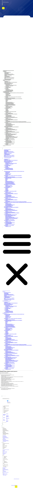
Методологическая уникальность (10, 103)
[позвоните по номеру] (7, 401)
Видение (7, 178)
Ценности (7, 100)
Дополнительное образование (5, 300)
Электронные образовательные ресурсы (9, 74)
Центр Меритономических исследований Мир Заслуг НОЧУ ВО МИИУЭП (13, 98)
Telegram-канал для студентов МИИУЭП (9, 77)
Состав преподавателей (9, 115)
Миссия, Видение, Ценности (9, 358)
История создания (8, 93)
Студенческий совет (7, 76)
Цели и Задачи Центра (8, 135)
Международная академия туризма (7, 91)
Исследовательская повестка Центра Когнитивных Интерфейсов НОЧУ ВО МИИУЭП (16, 121)
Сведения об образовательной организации (8, 70)
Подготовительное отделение (8, 141)
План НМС (7, 166)
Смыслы (7, 109)
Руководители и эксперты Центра (10, 138)
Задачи (7, 101)
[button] (17, 39)
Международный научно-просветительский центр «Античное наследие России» (14, 171)
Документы (7, 108)
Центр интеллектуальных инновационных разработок (11, 117)
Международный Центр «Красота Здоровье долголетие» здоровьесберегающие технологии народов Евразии (18, 202)
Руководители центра (8, 112)
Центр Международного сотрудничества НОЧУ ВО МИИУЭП (11, 355)
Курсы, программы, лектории (9, 113)
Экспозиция (7, 94)
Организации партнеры (8, 116)
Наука (4, 80)
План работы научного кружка (9, 85)
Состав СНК (7, 86)
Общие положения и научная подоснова (11, 134)
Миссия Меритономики (8, 99)
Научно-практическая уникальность (10, 324)
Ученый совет (6, 81)
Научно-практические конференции (8, 169)
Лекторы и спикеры (8, 95)
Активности (7, 110)
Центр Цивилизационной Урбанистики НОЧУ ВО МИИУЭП (11, 207)
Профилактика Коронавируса (8, 75)
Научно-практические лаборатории (9, 83)
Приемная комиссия (4, 435)
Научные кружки (8, 84)
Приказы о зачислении (4, 432)
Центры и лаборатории (5, 313)
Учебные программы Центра (9, 186)
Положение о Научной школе (9, 168)
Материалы (7, 190)
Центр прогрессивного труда (7, 187)
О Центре (7, 105)
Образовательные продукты (9, 128)
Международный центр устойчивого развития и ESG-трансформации (13, 175)
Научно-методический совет (7, 165)
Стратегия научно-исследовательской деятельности (11, 82)
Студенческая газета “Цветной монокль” (9, 78)
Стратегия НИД (8, 89)
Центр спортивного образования (8, 126)
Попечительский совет (8, 173)
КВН (4, 298)
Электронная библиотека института (8, 151)
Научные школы (6, 88)
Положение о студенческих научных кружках (11, 163)
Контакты (7, 96)
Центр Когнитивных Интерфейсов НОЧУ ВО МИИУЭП (10, 342)
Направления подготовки (8, 72)
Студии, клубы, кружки (7, 154)
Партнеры (7, 143)
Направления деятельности (9, 181)
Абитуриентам (4, 148)
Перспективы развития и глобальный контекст (11, 137)
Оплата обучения (6, 150)
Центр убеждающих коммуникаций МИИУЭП (9, 184)
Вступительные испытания (5, 429)
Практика (5, 295)
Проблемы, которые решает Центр (10, 136)
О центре (7, 97)
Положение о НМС (8, 87)
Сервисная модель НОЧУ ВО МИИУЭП (10, 104)
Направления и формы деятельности (10, 124)
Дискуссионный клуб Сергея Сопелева (9, 225)
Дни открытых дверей (4, 434)
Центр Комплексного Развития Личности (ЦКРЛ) (10, 111)
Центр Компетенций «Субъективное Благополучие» (10, 214)
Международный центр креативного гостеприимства (11, 193)
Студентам (4, 71)
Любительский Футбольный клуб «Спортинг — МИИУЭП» (5, 466)
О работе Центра (8, 172)
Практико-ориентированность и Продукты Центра (12, 360)
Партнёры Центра (8, 107)
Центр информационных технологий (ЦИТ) (9, 220)
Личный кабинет (6, 73)
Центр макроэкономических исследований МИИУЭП (10, 210)
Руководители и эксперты (9, 106)
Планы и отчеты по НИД (7, 303)
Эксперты (7, 189)
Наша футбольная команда (8, 79)
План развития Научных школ (9, 90)
